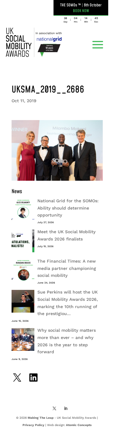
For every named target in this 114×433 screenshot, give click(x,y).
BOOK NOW (81, 11)
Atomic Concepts (79, 425)
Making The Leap (41, 417)
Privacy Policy (33, 425)
